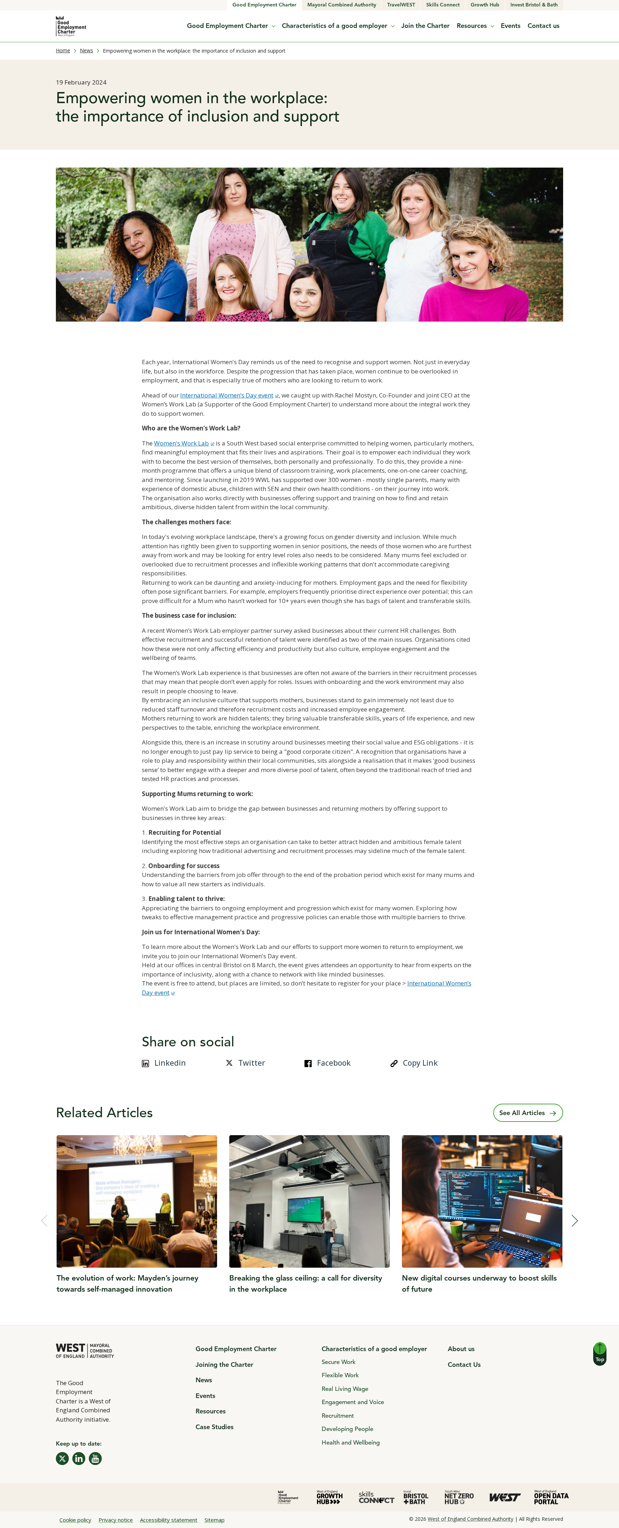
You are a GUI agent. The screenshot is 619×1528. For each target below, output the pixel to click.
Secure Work (339, 1362)
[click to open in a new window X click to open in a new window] (62, 1458)
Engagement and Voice (353, 1402)
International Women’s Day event (226, 395)
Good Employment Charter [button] (227, 26)
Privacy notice (116, 1519)
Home (63, 50)
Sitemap (215, 1519)
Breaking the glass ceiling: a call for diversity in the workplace (305, 1284)
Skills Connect (445, 5)
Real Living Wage (345, 1389)
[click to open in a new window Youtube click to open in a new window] (95, 1458)
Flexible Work (340, 1376)
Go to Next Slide (575, 1221)
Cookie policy (75, 1519)
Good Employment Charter (264, 5)
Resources (211, 1411)
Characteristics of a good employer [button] (334, 26)
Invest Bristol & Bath (536, 5)
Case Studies (215, 1427)
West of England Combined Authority (470, 1518)
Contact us (544, 26)
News (86, 50)
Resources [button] (472, 26)
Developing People (347, 1429)
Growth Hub (488, 5)
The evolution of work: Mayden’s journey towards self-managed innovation (127, 1284)
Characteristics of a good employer (374, 1349)
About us (461, 1349)
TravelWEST (404, 5)
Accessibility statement (168, 1519)
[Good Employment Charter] (71, 26)
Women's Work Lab (184, 443)
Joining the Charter (224, 1365)
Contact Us (464, 1365)
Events (510, 26)
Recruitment (338, 1416)
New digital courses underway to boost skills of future (479, 1284)
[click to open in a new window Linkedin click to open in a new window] (78, 1458)
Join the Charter (425, 26)
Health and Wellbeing (351, 1443)
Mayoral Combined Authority (343, 5)
